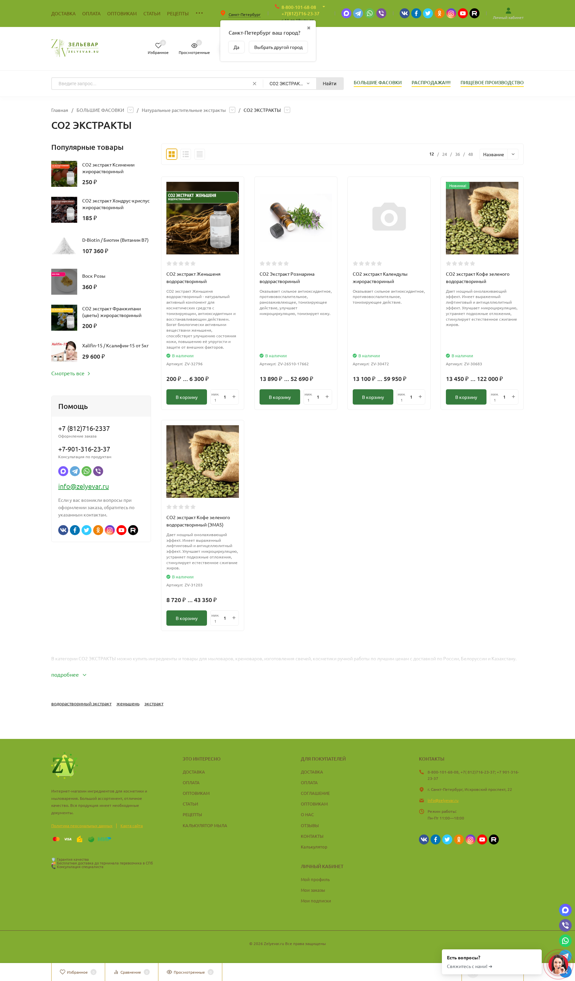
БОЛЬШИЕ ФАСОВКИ (100, 110)
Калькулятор (314, 846)
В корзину (187, 397)
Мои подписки (316, 900)
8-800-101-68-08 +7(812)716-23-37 (300, 10)
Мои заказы (313, 890)
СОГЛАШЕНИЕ (315, 793)
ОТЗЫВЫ (310, 825)
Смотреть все (68, 373)
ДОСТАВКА (194, 772)
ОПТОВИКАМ (196, 793)
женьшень (127, 703)
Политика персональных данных (81, 825)
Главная (59, 110)
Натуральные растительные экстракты (184, 110)
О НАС (307, 814)
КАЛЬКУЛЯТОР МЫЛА (205, 825)
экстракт (153, 703)
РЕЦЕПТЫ (192, 814)
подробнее (65, 674)
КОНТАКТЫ (312, 836)
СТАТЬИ (190, 804)
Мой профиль (315, 879)
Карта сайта (131, 825)
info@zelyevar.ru (83, 486)
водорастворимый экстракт (81, 703)
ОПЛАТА (191, 782)
